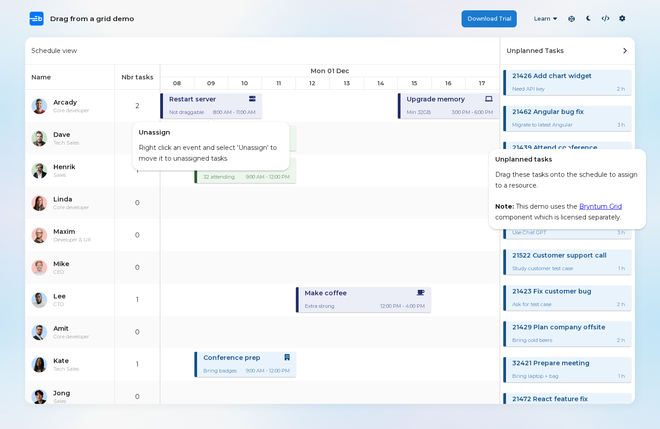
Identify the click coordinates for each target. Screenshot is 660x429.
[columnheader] (70, 77)
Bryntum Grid (600, 206)
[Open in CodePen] (571, 18)
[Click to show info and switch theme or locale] (622, 18)
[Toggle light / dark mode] (588, 18)
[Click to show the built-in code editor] (605, 18)
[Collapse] (625, 51)
